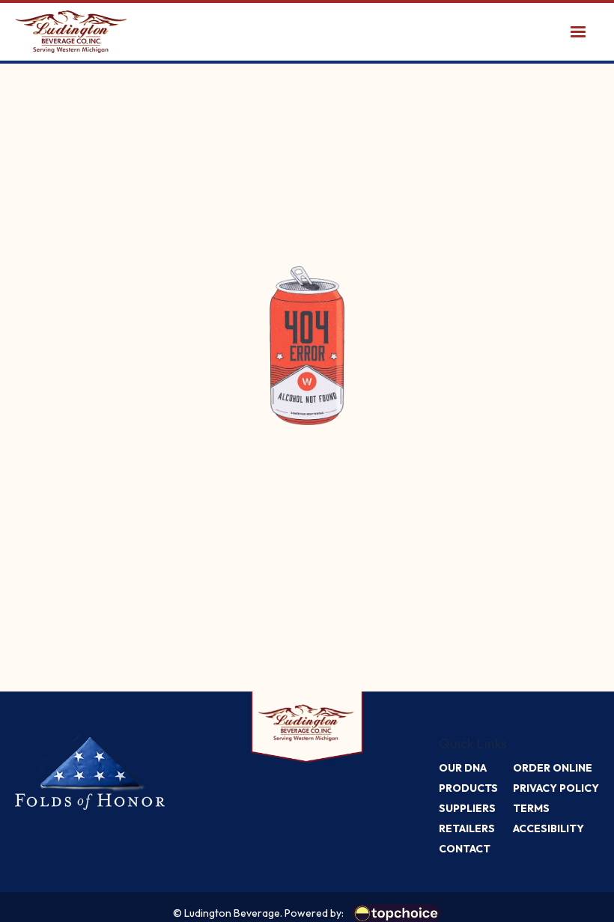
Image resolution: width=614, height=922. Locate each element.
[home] (71, 31)
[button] (578, 32)
